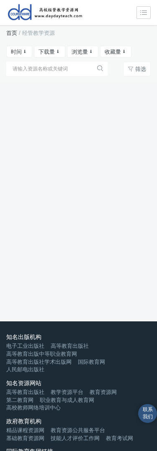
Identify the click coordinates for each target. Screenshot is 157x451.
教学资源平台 (67, 392)
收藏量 (113, 52)
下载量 (47, 52)
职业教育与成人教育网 (67, 400)
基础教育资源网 (25, 438)
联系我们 (148, 413)
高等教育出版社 (70, 346)
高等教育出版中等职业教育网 (41, 354)
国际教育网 (91, 362)
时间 (16, 52)
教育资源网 (103, 392)
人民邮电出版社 (25, 369)
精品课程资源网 (25, 430)
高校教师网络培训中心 (33, 407)
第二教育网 (19, 400)
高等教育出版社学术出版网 (39, 362)
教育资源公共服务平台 (78, 430)
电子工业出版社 (25, 346)
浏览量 (80, 52)
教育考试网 (119, 438)
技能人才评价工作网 (75, 438)
